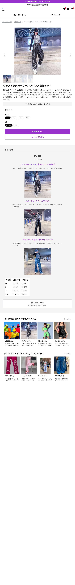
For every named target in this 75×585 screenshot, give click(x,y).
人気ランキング (55, 15)
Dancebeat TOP (7, 22)
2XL (27, 118)
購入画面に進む (37, 131)
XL (21, 118)
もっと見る (67, 319)
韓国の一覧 (17, 22)
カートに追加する (37, 137)
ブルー (17, 125)
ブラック (8, 125)
